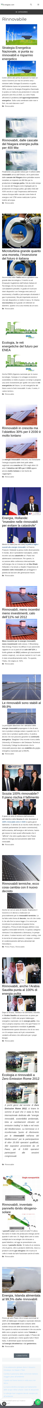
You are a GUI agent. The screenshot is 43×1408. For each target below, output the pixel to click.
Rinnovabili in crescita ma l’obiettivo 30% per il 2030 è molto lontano (21, 431)
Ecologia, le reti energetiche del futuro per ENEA (20, 346)
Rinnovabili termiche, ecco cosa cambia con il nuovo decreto (20, 887)
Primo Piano (9, 947)
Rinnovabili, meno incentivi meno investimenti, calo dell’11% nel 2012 (21, 613)
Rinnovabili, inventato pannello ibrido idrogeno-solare (19, 1208)
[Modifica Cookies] (4, 1404)
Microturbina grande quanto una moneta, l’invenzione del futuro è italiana (21, 254)
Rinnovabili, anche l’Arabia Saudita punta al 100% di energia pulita (21, 989)
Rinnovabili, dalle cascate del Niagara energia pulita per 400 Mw (20, 144)
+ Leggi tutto (21, 1355)
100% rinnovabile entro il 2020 (14, 822)
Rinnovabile (9, 106)
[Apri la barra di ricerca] (31, 4)
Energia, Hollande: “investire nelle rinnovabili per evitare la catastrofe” (20, 521)
